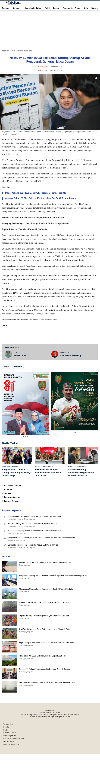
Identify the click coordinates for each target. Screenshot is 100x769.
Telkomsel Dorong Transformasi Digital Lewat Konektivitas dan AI (81, 472)
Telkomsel (18, 366)
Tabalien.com (7, 51)
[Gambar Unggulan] (50, 129)
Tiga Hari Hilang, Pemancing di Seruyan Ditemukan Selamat (33, 523)
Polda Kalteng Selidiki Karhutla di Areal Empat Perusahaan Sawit (34, 516)
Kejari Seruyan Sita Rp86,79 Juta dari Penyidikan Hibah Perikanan (46, 642)
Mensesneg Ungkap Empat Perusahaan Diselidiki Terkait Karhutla (35, 530)
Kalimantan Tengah (12, 485)
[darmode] (97, 3)
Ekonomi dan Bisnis (24, 51)
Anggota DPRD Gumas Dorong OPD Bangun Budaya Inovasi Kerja (16, 472)
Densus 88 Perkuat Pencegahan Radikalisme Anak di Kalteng (44, 669)
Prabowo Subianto (12, 497)
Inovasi (7, 366)
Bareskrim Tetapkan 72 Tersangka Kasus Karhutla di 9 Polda (33, 544)
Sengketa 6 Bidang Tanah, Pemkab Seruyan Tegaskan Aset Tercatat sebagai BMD (42, 537)
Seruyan (7, 493)
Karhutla (8, 489)
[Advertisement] (50, 30)
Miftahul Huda (20, 355)
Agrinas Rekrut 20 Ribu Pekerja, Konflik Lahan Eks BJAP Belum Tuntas (40, 198)
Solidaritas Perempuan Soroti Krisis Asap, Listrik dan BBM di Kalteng (47, 682)
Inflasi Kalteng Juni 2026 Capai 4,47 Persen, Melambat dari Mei (35, 193)
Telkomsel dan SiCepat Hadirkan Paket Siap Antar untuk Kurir (48, 472)
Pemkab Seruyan (11, 501)
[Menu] (2, 3)
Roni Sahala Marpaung (70, 355)
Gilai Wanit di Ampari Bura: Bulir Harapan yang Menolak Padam (45, 629)
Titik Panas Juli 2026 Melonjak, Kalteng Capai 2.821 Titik (42, 655)
